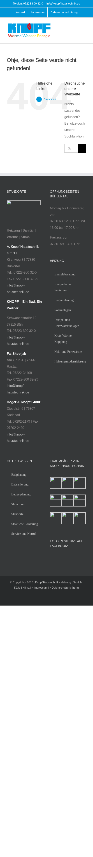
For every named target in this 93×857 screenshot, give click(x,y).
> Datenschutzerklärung (64, 587)
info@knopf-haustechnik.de (63, 3)
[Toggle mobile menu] (84, 25)
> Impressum (40, 587)
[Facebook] (51, 558)
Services (50, 99)
